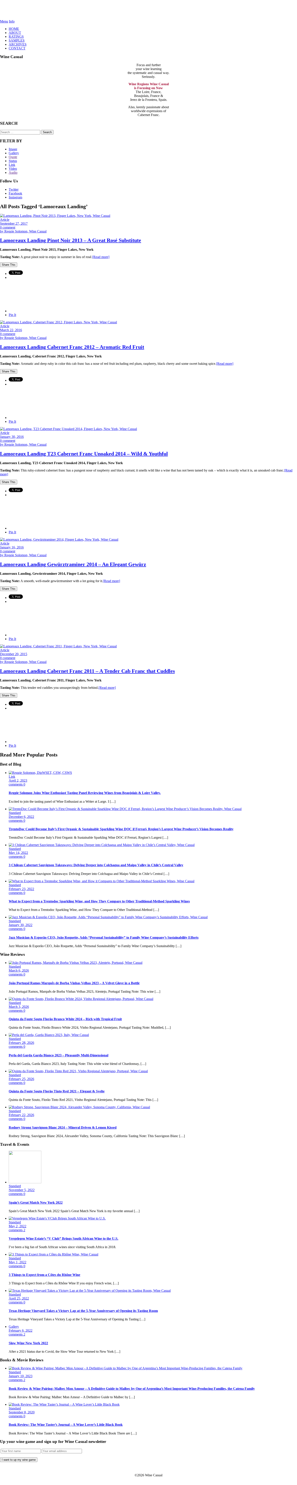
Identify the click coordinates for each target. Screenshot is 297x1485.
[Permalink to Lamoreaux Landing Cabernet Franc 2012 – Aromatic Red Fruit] (58, 322)
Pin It (12, 315)
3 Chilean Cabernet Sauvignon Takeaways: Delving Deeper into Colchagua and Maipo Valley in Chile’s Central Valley (96, 865)
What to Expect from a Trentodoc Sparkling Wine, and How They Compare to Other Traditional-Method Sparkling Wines (99, 901)
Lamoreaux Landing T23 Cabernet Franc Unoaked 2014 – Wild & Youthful (84, 454)
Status (13, 161)
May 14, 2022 (18, 853)
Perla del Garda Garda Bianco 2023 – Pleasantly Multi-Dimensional (58, 1055)
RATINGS (16, 36)
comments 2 (17, 1230)
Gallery (14, 153)
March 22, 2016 (11, 330)
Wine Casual (148, 10)
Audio (13, 172)
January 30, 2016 (12, 437)
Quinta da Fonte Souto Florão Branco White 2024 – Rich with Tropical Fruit (65, 1019)
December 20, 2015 (13, 654)
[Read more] (100, 257)
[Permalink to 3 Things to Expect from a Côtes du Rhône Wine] (53, 1254)
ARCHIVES (18, 44)
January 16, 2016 (12, 547)
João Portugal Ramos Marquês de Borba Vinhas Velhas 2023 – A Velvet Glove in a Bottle (74, 983)
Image (13, 149)
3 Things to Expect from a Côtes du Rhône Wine (44, 1275)
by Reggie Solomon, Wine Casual (23, 231)
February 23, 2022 (21, 889)
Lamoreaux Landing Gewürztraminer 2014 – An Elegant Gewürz (73, 564)
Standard (15, 813)
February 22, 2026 (21, 1115)
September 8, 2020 (22, 1412)
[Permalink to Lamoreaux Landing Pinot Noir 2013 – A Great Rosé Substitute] (55, 216)
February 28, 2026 (21, 1043)
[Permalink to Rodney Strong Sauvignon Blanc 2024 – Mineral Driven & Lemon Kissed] (79, 1107)
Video (13, 168)
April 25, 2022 (19, 1298)
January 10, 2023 (20, 1376)
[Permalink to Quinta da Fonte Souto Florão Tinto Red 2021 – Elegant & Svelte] (78, 1071)
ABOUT (15, 32)
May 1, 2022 (17, 1262)
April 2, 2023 (18, 780)
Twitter (13, 189)
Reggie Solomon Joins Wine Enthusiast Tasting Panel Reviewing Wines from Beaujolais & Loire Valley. (85, 793)
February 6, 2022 (20, 1330)
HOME (14, 29)
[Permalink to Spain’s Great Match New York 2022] (25, 1182)
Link (12, 165)
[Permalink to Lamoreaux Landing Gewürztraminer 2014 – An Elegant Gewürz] (59, 539)
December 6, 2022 (21, 817)
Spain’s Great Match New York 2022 (36, 1202)
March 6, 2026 (19, 970)
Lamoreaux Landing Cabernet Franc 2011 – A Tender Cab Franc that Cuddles (87, 671)
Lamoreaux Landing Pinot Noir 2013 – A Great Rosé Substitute (70, 240)
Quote (13, 157)
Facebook (15, 193)
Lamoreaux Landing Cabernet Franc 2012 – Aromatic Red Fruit (72, 347)
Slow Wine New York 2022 (28, 1343)
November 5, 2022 (22, 1190)
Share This (8, 264)
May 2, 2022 (17, 1226)
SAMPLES (17, 40)
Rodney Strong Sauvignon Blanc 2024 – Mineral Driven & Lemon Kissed (63, 1127)
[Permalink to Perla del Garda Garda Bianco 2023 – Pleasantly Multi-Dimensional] (49, 1035)
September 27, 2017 (14, 223)
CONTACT (17, 48)
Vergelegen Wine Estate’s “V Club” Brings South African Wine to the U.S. (63, 1238)
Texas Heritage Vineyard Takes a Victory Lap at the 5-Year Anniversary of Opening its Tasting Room (83, 1311)
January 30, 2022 (20, 925)
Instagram (15, 197)
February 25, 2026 (21, 1079)
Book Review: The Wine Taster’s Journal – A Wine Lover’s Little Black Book (66, 1424)
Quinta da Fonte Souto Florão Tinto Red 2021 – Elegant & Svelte (57, 1091)
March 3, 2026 (19, 1007)
